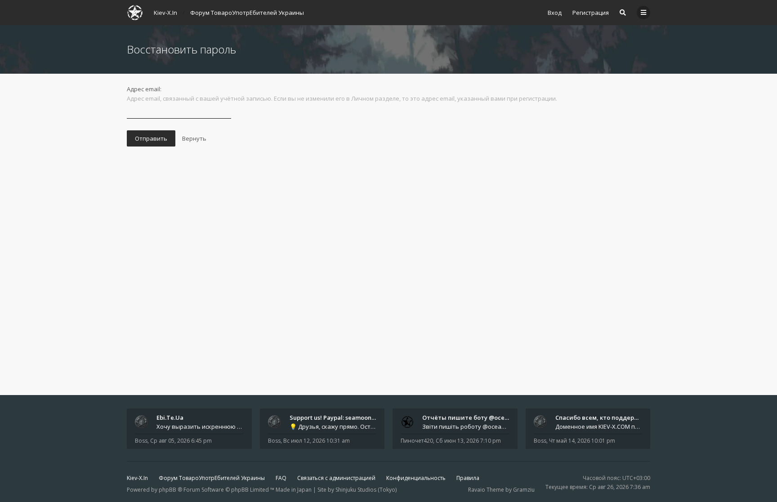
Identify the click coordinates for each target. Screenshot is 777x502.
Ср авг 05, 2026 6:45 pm (181, 440)
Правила (467, 478)
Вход (555, 13)
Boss (141, 440)
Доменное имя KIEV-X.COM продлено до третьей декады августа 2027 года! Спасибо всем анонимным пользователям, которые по (599, 426)
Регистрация (590, 13)
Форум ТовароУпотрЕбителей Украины (212, 478)
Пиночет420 (417, 440)
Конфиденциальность (416, 478)
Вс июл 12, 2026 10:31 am (316, 440)
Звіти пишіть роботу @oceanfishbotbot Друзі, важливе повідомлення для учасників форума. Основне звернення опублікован (465, 426)
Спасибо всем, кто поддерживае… (606, 417)
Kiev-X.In (137, 478)
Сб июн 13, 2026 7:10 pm (468, 440)
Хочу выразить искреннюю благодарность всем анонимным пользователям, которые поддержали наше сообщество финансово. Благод (200, 426)
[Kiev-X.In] (135, 12)
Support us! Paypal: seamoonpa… (336, 417)
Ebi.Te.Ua (169, 417)
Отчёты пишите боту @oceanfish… (474, 417)
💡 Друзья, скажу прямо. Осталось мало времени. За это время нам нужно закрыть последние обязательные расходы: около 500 (333, 426)
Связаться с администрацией (336, 478)
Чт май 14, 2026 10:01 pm (582, 440)
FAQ (281, 478)
